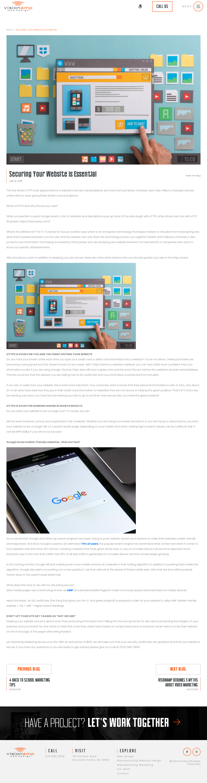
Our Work (123, 769)
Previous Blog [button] (29, 669)
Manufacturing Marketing (135, 765)
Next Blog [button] (178, 669)
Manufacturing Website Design (139, 760)
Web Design (125, 756)
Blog (9, 29)
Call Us (162, 6)
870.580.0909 (55, 756)
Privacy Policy (194, 764)
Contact (123, 773)
